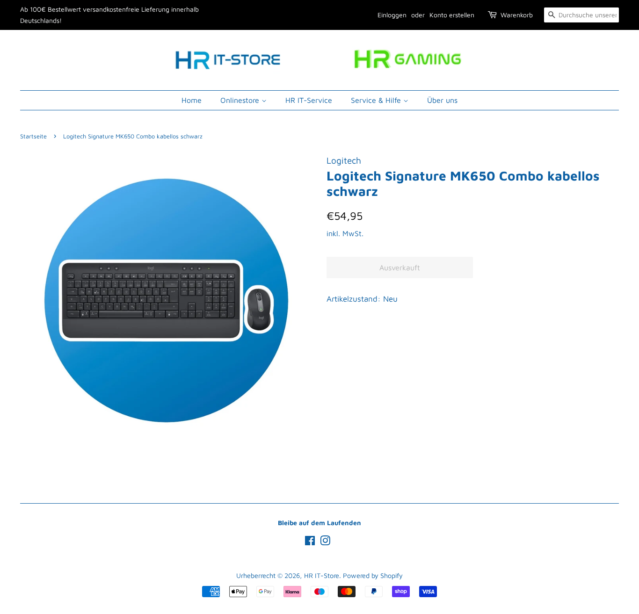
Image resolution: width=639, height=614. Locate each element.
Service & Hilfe (377, 100)
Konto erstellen (451, 15)
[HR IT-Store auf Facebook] (310, 542)
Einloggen (392, 15)
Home (192, 100)
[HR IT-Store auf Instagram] (325, 542)
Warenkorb (517, 15)
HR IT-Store (321, 575)
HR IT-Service (308, 100)
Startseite (33, 136)
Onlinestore (240, 100)
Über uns (442, 100)
